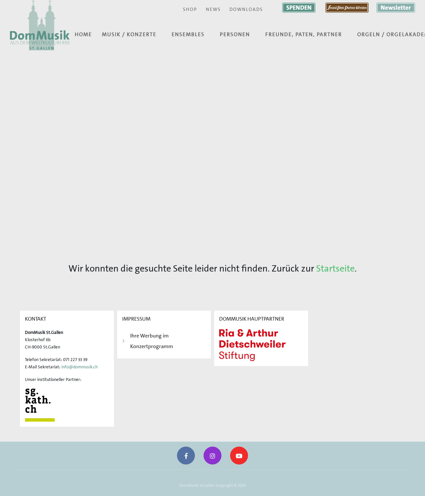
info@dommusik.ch (79, 367)
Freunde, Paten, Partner (303, 34)
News (213, 9)
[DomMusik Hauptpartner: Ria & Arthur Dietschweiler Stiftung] (252, 344)
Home (83, 34)
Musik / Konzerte (129, 34)
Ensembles (188, 34)
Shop (190, 9)
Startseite (335, 269)
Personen (235, 34)
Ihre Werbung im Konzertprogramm (151, 341)
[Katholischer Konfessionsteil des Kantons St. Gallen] (40, 404)
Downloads (246, 9)
